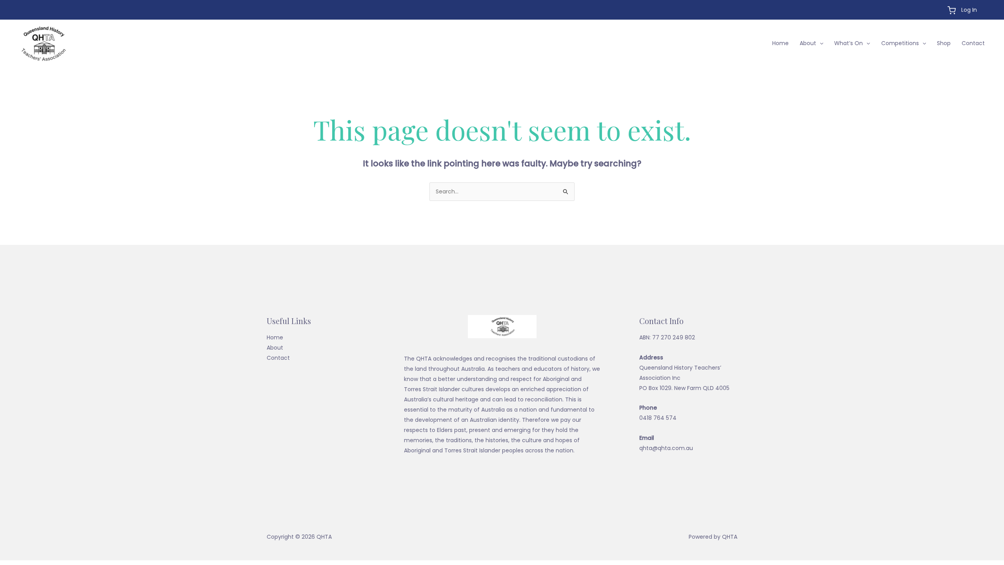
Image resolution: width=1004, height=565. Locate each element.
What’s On (848, 43)
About (808, 43)
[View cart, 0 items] (952, 10)
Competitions (900, 43)
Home (780, 43)
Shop (944, 43)
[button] (819, 43)
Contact (973, 43)
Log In (969, 10)
